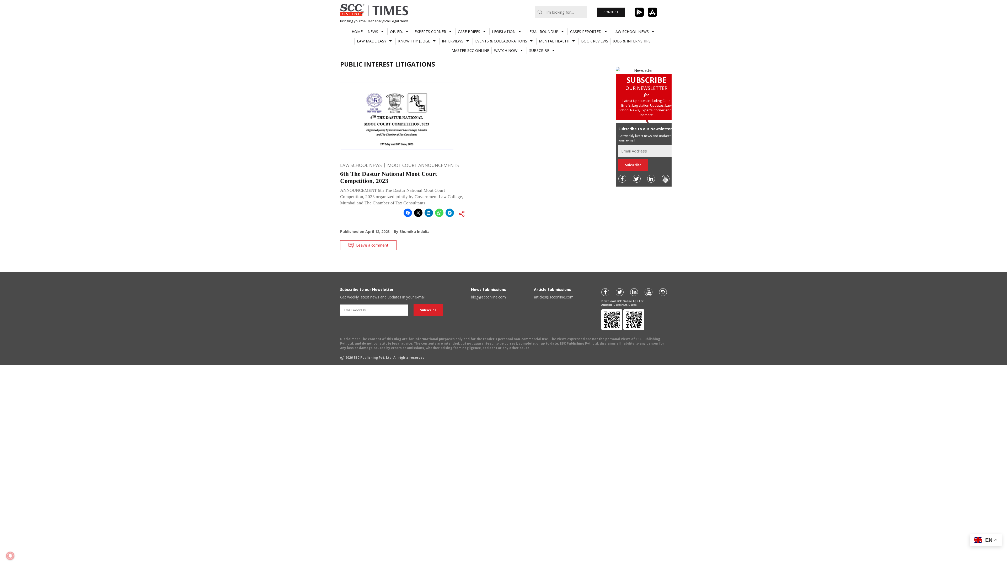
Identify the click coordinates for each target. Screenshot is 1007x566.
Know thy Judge (414, 41)
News (373, 31)
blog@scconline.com (488, 297)
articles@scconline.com (554, 297)
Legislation (504, 31)
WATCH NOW (505, 50)
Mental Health (554, 41)
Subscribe (539, 50)
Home (357, 31)
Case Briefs (469, 31)
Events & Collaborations (501, 41)
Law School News (631, 31)
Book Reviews (594, 41)
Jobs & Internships (632, 41)
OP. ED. (396, 31)
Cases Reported (586, 31)
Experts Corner (430, 31)
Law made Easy (371, 41)
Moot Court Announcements (423, 165)
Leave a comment (372, 245)
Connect (610, 12)
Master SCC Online (470, 50)
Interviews (452, 41)
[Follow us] (622, 179)
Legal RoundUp (542, 31)
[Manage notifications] (10, 556)
